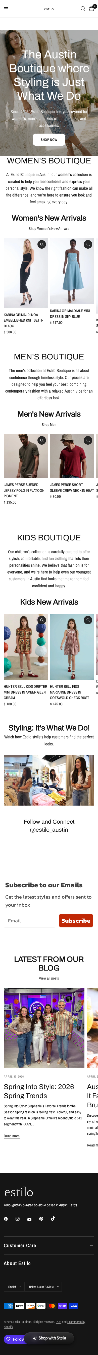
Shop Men (49, 424)
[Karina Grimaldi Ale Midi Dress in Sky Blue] (72, 271)
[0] (90, 9)
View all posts (49, 978)
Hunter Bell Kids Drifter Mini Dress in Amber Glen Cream (25, 692)
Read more (12, 1136)
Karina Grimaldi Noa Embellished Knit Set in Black (23, 320)
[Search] (83, 9)
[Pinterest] (44, 1218)
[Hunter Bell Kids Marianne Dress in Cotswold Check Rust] (72, 647)
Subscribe (76, 920)
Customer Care (20, 1245)
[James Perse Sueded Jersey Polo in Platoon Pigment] (26, 456)
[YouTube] (32, 1219)
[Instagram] (21, 1218)
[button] (49, 140)
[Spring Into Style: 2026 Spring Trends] (44, 1028)
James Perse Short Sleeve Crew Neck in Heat (72, 487)
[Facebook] (9, 1218)
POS (58, 1322)
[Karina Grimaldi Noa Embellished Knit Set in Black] (26, 273)
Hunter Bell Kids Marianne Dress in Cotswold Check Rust (69, 692)
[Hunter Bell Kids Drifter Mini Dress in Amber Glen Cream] (26, 647)
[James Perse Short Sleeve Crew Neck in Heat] (72, 456)
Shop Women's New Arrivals (49, 228)
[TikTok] (56, 1218)
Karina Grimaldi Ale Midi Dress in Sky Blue (70, 313)
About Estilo (17, 1263)
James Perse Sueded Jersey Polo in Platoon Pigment (24, 490)
